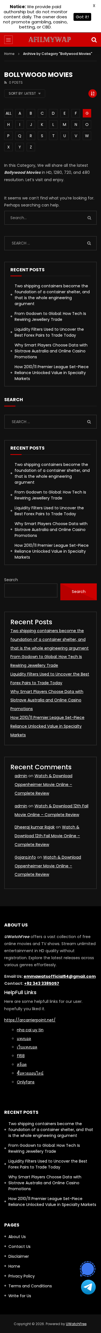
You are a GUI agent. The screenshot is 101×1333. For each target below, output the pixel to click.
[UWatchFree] (50, 39)
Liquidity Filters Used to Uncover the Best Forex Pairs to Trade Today (49, 332)
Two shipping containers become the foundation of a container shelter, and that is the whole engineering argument (52, 294)
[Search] (94, 40)
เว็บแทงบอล (27, 1047)
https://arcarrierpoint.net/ (30, 1020)
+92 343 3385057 (41, 983)
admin (21, 776)
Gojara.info (25, 857)
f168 (21, 1056)
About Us (17, 1236)
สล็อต (22, 1064)
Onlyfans (26, 1082)
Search (11, 580)
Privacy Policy (21, 1276)
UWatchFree (76, 1323)
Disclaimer (18, 1256)
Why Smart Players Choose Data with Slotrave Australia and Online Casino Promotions (51, 351)
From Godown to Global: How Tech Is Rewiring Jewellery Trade (50, 316)
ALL (9, 113)
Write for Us (19, 1296)
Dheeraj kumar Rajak (35, 827)
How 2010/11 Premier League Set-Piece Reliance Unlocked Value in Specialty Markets (52, 372)
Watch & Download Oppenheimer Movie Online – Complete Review (43, 784)
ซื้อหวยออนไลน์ (30, 1073)
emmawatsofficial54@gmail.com (60, 976)
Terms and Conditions (30, 1286)
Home (9, 53)
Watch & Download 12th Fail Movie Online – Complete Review (47, 835)
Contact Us (19, 1246)
